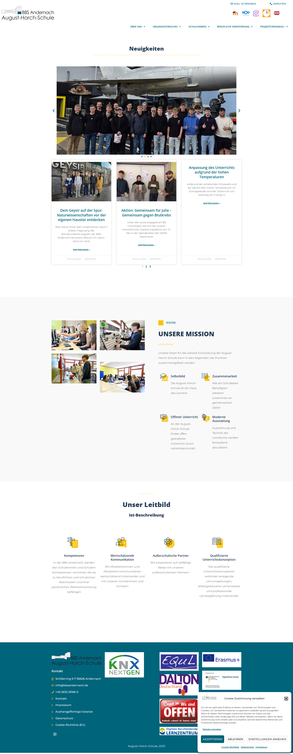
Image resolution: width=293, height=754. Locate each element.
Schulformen (197, 26)
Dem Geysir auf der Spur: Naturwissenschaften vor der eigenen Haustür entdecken (81, 215)
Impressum (261, 747)
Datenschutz (247, 747)
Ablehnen (235, 739)
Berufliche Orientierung (233, 26)
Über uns (136, 26)
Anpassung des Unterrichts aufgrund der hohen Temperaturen (212, 172)
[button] (286, 698)
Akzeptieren (212, 739)
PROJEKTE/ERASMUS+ (272, 26)
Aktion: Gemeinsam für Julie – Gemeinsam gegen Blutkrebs (146, 212)
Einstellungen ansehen (267, 739)
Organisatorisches (165, 26)
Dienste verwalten (212, 729)
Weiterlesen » (81, 250)
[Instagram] (55, 734)
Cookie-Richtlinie (230, 747)
